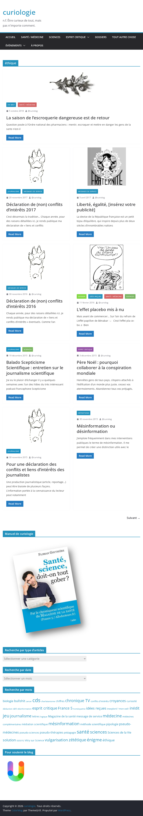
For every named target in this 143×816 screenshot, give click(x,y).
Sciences (54, 37)
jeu (6, 716)
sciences (98, 732)
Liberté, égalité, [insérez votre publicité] (106, 207)
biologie (8, 701)
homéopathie (79, 709)
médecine (112, 716)
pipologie (112, 724)
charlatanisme (48, 701)
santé (83, 731)
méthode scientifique (93, 724)
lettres (36, 716)
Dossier (81, 296)
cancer (29, 701)
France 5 (65, 708)
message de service (89, 716)
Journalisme (13, 191)
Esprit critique (76, 37)
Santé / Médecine (32, 37)
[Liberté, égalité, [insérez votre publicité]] (106, 166)
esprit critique (44, 708)
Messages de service (33, 191)
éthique (109, 740)
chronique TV (77, 700)
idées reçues (96, 708)
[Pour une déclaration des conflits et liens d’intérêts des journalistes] (36, 426)
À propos (37, 45)
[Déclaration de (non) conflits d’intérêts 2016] (36, 263)
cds (36, 700)
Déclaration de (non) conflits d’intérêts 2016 (34, 303)
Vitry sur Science (34, 740)
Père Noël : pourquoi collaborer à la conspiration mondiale (104, 367)
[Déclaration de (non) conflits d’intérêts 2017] (36, 166)
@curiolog (33, 110)
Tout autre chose (124, 37)
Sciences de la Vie (119, 732)
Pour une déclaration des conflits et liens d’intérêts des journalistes (35, 469)
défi (15, 708)
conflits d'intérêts (100, 701)
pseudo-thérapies (51, 732)
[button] (87, 37)
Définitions (83, 413)
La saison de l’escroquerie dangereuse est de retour (58, 118)
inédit (134, 708)
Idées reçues (95, 296)
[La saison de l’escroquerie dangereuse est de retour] (71, 84)
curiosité (132, 701)
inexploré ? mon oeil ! (118, 708)
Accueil (11, 37)
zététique (77, 740)
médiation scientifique (35, 724)
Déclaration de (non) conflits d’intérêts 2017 (34, 207)
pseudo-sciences (29, 732)
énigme (94, 740)
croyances (118, 700)
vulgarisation (56, 739)
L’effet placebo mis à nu (100, 309)
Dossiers (101, 37)
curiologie (19, 12)
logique (43, 716)
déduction (7, 708)
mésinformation (64, 723)
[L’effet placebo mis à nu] (106, 267)
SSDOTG (20, 740)
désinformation (24, 709)
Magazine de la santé (62, 716)
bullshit (19, 701)
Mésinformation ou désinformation (96, 428)
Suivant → (133, 518)
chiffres (60, 701)
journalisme (20, 715)
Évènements (14, 45)
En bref (11, 104)
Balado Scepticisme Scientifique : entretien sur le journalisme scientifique (34, 367)
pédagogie (70, 732)
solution (9, 740)
